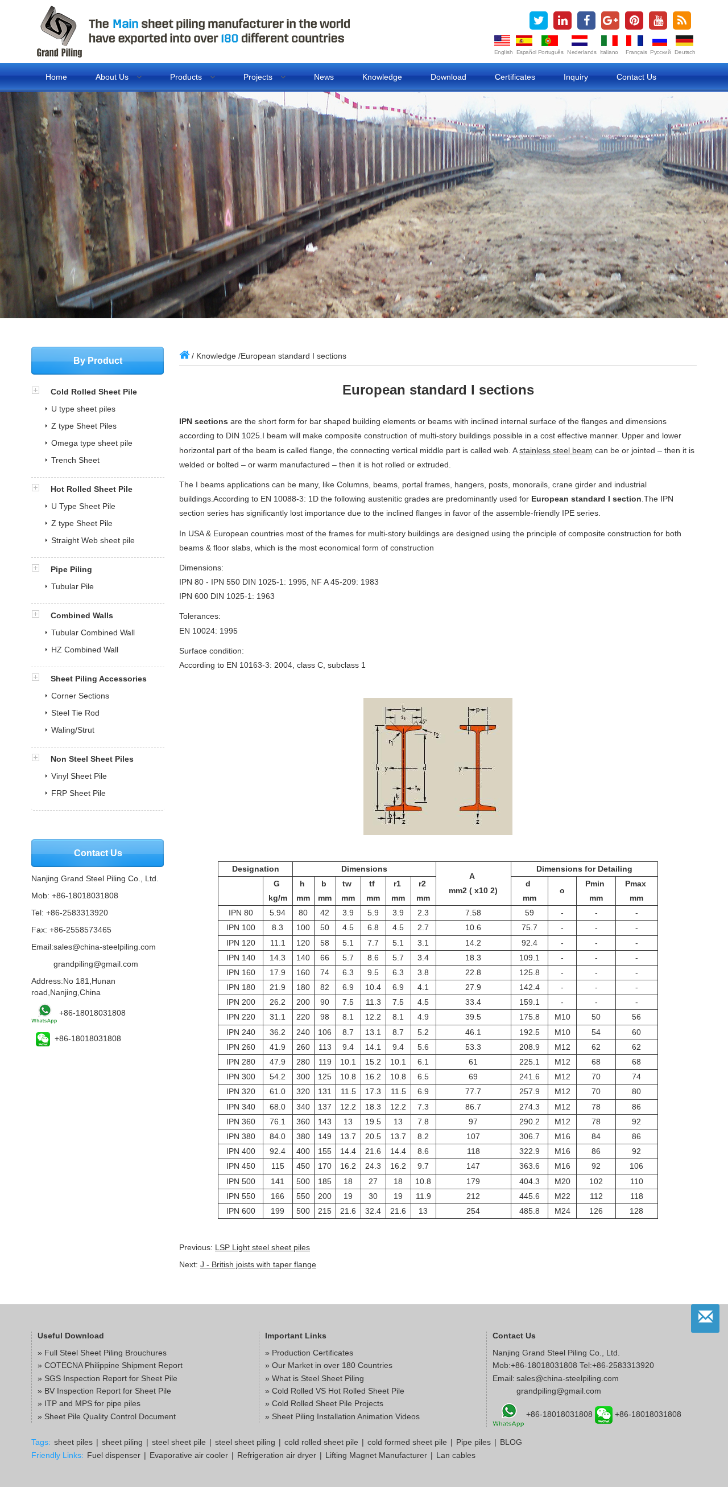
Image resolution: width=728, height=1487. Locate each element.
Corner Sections (80, 695)
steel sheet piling (245, 1442)
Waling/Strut (72, 729)
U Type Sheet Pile (83, 506)
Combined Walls (82, 615)
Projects (259, 76)
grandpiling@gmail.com (95, 963)
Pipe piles (473, 1442)
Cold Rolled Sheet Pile (94, 391)
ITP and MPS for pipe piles (92, 1403)
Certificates (515, 76)
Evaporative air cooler (189, 1455)
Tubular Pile (72, 586)
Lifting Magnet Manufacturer (376, 1455)
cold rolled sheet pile (321, 1442)
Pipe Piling (71, 569)
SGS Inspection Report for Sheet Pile (110, 1378)
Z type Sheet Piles (84, 425)
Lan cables (455, 1455)
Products (187, 76)
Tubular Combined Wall (93, 632)
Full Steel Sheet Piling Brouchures (105, 1352)
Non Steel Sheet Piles (92, 758)
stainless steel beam (556, 450)
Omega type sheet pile (92, 442)
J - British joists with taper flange (258, 1264)
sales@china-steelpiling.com (104, 946)
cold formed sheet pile (407, 1442)
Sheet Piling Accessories (99, 678)
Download (448, 76)
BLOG (511, 1442)
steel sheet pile (179, 1442)
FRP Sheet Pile (78, 793)
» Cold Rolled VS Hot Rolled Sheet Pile (334, 1390)
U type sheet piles (83, 408)
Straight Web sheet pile (93, 540)
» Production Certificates (309, 1352)
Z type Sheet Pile (82, 523)
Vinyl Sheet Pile (79, 776)
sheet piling (122, 1442)
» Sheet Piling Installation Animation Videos (342, 1416)
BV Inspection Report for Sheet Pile (107, 1390)
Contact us (636, 76)
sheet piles (73, 1442)
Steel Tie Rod (75, 712)
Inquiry (576, 76)
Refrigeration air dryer (276, 1455)
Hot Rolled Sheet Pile (92, 489)
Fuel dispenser (113, 1455)
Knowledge (382, 76)
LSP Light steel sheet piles (262, 1247)
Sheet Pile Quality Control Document (110, 1416)
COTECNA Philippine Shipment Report (113, 1365)
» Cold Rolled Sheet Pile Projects (324, 1403)
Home (56, 76)
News (324, 76)
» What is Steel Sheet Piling (314, 1378)
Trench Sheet (75, 460)
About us (113, 76)
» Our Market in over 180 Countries (328, 1365)
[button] (41, 391)
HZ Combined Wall (84, 649)
